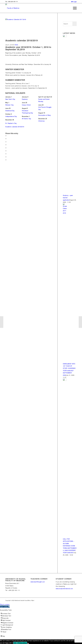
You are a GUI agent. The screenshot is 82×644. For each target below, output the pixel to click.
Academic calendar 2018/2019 (14, 127)
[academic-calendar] (31, 19)
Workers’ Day (9, 105)
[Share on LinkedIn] (8, 148)
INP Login (74, 1)
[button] (5, 607)
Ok (15, 643)
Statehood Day (10, 111)
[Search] (69, 8)
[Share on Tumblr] (8, 151)
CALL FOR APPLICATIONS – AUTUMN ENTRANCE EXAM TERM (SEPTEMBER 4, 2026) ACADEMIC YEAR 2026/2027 (69, 546)
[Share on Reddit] (8, 157)
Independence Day (11, 116)
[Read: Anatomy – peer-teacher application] (65, 36)
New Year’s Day (10, 99)
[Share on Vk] (8, 154)
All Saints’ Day (26, 119)
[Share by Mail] (8, 160)
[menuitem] (73, 1)
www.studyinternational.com (64, 589)
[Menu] (74, 8)
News (16, 45)
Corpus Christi (26, 105)
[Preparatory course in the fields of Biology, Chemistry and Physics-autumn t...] (1, 322)
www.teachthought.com (38, 582)
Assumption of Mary (44, 115)
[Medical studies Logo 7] (12, 8)
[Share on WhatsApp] (8, 142)
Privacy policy (22, 643)
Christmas (41, 121)
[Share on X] (8, 139)
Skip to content (4, 604)
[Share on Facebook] (8, 136)
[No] (28, 643)
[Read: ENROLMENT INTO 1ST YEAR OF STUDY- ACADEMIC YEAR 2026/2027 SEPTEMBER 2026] (65, 213)
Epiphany (25, 99)
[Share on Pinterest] (8, 145)
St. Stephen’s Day (11, 123)
